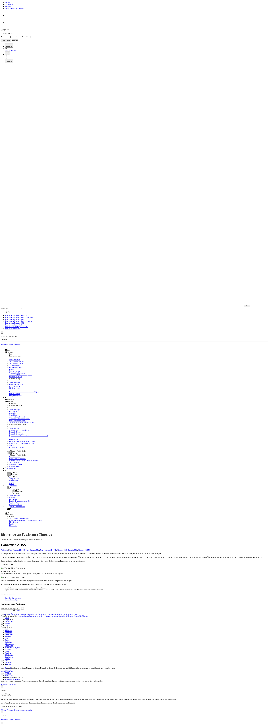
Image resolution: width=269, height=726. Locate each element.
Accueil (7, 2)
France (7, 625)
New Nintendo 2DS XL (17, 550)
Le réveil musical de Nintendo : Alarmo (22, 441)
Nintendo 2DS (62, 550)
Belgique (8, 632)
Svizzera (8, 674)
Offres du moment (15, 386)
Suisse (7, 651)
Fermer (3, 671)
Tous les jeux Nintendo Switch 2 (16, 315)
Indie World (13, 499)
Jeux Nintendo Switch (16, 363)
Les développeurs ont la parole (19, 501)
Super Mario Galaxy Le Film (18, 518)
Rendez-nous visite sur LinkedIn (11, 344)
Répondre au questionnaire (23, 710)
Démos (11, 369)
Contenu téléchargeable (17, 373)
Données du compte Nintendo (15, 8)
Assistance (4, 550)
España (7, 623)
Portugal (8, 647)
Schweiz (8, 670)
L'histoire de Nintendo (16, 447)
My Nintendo (13, 522)
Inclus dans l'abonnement (17, 459)
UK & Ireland (9, 655)
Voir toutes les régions (12, 647)
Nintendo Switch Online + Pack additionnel (23, 461)
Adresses (8, 6)
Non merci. (5, 684)
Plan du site (13, 526)
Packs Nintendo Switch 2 (17, 421)
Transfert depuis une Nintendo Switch (21, 422)
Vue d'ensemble (14, 360)
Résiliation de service (36, 616)
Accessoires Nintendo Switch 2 (19, 419)
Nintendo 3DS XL (84, 550)
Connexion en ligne (11, 600)
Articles (11, 482)
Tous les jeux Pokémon (12, 329)
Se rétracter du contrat (51, 616)
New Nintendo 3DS (32, 550)
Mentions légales (23, 616)
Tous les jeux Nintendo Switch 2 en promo (19, 317)
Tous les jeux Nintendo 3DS (14, 323)
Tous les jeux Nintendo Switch (15, 319)
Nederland (8, 662)
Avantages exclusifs (15, 464)
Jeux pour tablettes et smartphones (20, 375)
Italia (6, 629)
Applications (13, 480)
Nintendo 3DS (72, 550)
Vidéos (11, 484)
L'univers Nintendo (15, 377)
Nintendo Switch (14, 432)
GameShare (13, 415)
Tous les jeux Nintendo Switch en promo (18, 321)
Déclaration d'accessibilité (74, 616)
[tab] (134, 610)
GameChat (12, 413)
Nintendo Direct (14, 497)
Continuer (9, 671)
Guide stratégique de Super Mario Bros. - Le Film (25, 520)
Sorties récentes (14, 365)
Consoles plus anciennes (13, 598)
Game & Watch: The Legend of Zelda (21, 443)
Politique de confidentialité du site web (65, 614)
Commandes (9, 4)
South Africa (9, 646)
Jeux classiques (14, 462)
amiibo (11, 445)
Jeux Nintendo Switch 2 (17, 361)
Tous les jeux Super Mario (13, 325)
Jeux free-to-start (14, 371)
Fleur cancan (13, 440)
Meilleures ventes (15, 388)
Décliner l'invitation (7, 710)
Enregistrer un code (15, 396)
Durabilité (62, 616)
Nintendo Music (14, 466)
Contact (85, 616)
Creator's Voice (14, 503)
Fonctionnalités (14, 411)
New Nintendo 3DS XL (48, 550)
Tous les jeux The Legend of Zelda (16, 327)
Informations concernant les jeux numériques (24, 392)
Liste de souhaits (14, 394)
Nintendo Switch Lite (16, 434)
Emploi (11, 524)
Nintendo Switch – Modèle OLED (20, 430)
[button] (136, 350)
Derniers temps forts (16, 384)
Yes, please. (12, 684)
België (7, 618)
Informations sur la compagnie (36, 614)
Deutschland (9, 621)
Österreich (8, 664)
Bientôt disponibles (15, 367)
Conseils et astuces (15, 505)
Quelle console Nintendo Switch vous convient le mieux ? (28, 436)
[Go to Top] (134, 529)
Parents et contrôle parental (10, 614)
